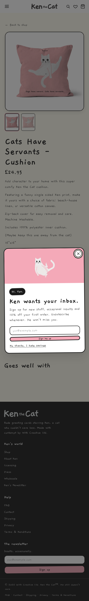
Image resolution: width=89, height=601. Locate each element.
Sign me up (44, 338)
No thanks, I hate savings (28, 346)
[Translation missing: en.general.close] (78, 253)
